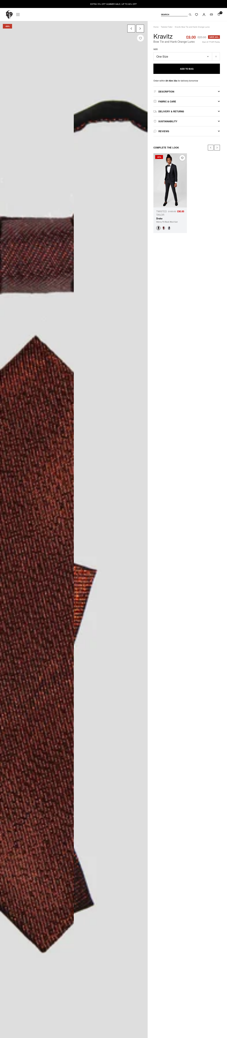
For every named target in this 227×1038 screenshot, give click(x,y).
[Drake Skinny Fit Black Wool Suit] (158, 228)
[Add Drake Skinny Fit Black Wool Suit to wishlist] (182, 158)
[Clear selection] (216, 56)
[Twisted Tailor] (9, 14)
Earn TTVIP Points (211, 41)
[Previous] (131, 28)
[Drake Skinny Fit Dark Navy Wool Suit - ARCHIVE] (169, 228)
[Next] (140, 28)
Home (156, 26)
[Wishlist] (196, 14)
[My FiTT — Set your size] (211, 14)
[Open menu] (17, 14)
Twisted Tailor (167, 26)
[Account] (203, 14)
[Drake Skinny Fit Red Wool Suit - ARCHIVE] (164, 228)
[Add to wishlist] (140, 38)
